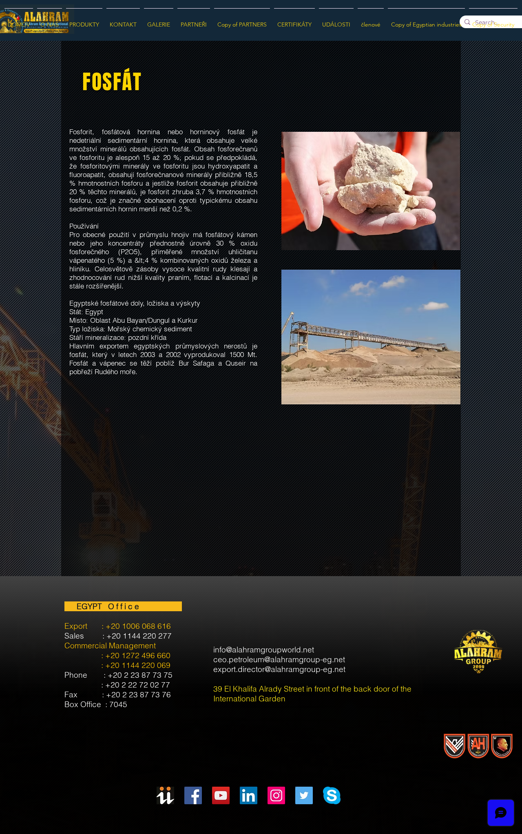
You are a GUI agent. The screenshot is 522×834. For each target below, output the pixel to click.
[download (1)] (332, 795)
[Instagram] (276, 795)
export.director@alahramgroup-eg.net (279, 669)
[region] (120, 85)
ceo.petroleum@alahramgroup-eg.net (279, 659)
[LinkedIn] (248, 795)
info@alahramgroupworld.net (263, 649)
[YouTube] (221, 795)
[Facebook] (193, 795)
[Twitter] (304, 795)
